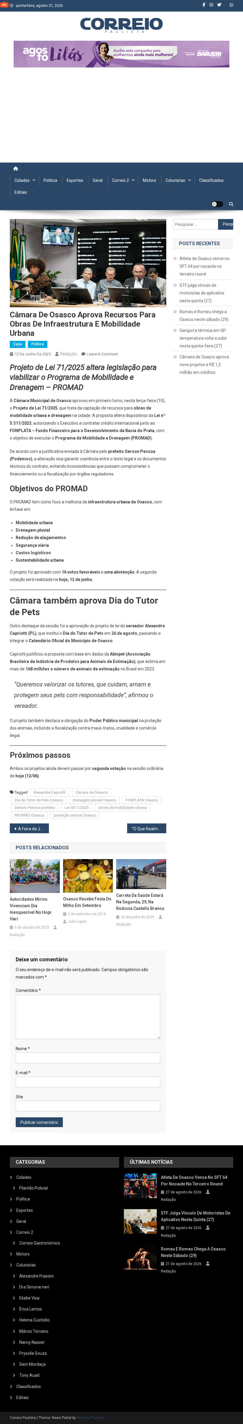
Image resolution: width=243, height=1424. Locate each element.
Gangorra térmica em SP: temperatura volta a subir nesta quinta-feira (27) (203, 338)
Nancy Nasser (32, 1342)
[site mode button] (217, 204)
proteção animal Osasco (75, 815)
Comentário (28, 990)
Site (19, 1096)
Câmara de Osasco (91, 792)
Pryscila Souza (33, 1353)
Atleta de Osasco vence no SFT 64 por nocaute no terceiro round (204, 266)
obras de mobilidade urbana (122, 807)
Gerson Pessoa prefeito (35, 807)
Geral (98, 180)
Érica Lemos (30, 1309)
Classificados (211, 180)
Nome (23, 1048)
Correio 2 (120, 180)
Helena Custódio (34, 1320)
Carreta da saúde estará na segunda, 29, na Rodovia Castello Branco (140, 902)
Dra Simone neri (34, 1287)
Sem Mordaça (32, 1364)
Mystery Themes (90, 1418)
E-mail (23, 1072)
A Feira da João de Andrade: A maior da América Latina (33, 828)
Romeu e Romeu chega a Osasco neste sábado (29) (204, 315)
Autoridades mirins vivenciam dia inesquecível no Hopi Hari (30, 909)
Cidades (22, 180)
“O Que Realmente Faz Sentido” (149, 828)
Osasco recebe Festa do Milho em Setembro (87, 902)
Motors (149, 180)
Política (50, 180)
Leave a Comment (102, 354)
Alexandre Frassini (36, 1276)
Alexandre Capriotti (49, 792)
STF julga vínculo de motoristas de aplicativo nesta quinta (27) (202, 293)
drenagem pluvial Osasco (94, 800)
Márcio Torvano (33, 1331)
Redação (68, 354)
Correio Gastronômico (39, 1243)
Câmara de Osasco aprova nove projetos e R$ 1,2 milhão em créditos (204, 365)
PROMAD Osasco (29, 815)
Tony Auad (29, 1375)
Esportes (75, 180)
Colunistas (175, 180)
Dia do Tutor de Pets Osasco (39, 800)
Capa (17, 344)
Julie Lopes (77, 921)
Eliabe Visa (29, 1298)
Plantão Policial (33, 1188)
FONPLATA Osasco (142, 800)
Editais (21, 192)
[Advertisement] (121, 118)
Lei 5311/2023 (77, 807)
